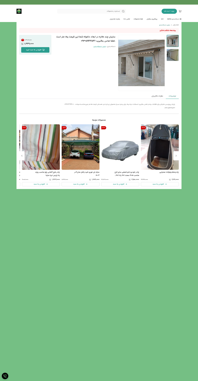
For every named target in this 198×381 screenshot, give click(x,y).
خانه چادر (176, 25)
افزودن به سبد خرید (33, 49)
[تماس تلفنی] (5, 376)
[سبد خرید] (180, 11)
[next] (22, 155)
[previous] (176, 155)
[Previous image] (121, 62)
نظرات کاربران (157, 96)
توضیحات (172, 96)
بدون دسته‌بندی (164, 25)
